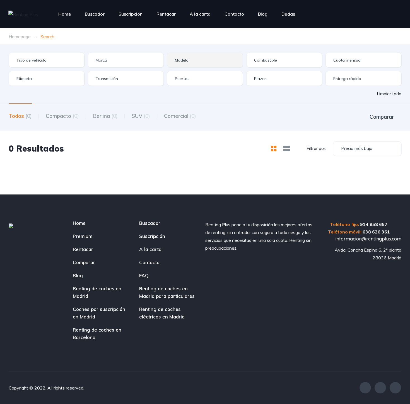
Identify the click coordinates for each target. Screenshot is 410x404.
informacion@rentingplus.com (367, 239)
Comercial (180, 116)
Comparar (84, 262)
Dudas (288, 14)
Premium (82, 236)
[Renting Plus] (23, 14)
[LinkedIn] (395, 387)
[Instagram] (380, 387)
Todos (20, 116)
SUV (141, 116)
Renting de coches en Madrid (97, 292)
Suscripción (131, 14)
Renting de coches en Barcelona (97, 333)
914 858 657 (373, 224)
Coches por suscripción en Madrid (99, 313)
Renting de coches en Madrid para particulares (167, 292)
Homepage (20, 36)
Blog (262, 14)
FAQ (144, 275)
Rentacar (166, 14)
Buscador (95, 14)
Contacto (234, 14)
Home (64, 14)
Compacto (62, 116)
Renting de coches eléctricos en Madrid (162, 313)
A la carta (200, 14)
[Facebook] (365, 387)
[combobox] (47, 60)
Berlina (105, 116)
